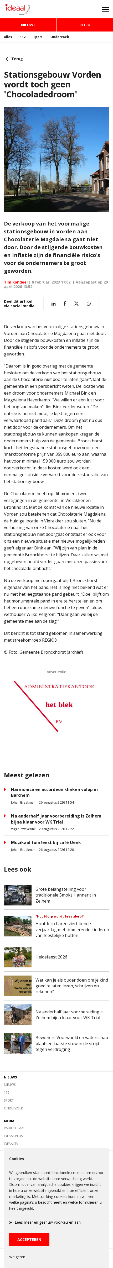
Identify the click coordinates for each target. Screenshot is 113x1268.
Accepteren (29, 1239)
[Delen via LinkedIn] (53, 303)
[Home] (28, 9)
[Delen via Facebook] (64, 303)
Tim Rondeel (16, 282)
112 (22, 37)
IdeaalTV (11, 1143)
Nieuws (28, 24)
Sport (38, 37)
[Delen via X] (76, 303)
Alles (8, 37)
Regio (84, 24)
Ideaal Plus (13, 1136)
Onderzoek (59, 37)
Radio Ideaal (14, 1128)
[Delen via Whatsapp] (89, 303)
